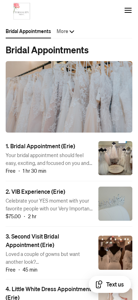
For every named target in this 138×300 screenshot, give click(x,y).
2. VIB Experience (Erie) (35, 191)
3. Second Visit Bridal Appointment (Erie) (32, 240)
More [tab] (62, 31)
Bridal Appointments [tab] (28, 31)
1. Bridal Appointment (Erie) (40, 146)
